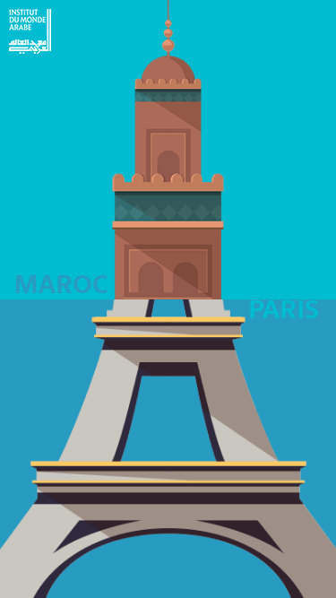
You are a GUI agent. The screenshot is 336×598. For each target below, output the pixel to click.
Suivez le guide (249, 144)
